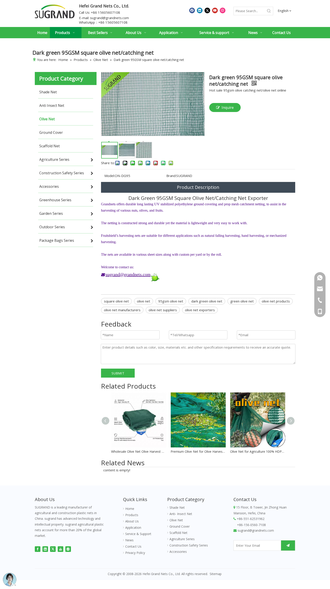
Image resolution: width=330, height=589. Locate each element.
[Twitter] (207, 10)
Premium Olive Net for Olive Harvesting (198, 451)
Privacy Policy (135, 553)
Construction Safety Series (188, 545)
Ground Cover (179, 526)
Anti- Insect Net (180, 514)
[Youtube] (215, 10)
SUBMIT (118, 373)
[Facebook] (192, 10)
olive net (143, 301)
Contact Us (133, 546)
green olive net (242, 301)
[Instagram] (222, 10)
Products (131, 515)
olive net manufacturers (122, 310)
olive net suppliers (163, 310)
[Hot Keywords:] (269, 11)
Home (129, 508)
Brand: (171, 175)
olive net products (276, 301)
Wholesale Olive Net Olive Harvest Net (138, 451)
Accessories (178, 551)
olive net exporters (200, 310)
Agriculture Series (182, 539)
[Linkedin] (199, 10)
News (129, 540)
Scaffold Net (178, 533)
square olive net (116, 301)
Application (133, 527)
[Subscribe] (288, 545)
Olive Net (176, 520)
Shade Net (177, 507)
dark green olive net (206, 301)
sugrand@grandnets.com (109, 18)
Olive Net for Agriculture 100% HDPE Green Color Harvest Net (257, 451)
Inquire (228, 107)
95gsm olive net (170, 301)
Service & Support (138, 534)
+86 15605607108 (113, 22)
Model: (109, 175)
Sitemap (216, 574)
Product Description (198, 187)
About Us (132, 521)
